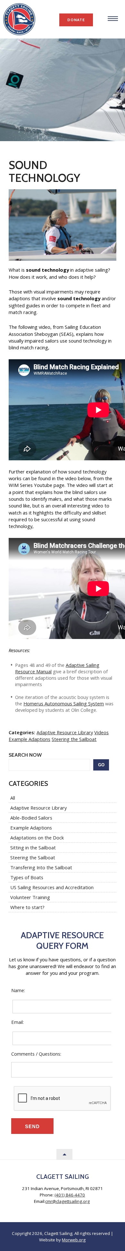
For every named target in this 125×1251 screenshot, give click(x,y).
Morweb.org (74, 1240)
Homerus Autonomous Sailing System (63, 703)
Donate (76, 19)
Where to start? (27, 907)
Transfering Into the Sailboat (41, 867)
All (12, 798)
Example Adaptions (29, 739)
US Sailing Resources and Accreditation (52, 887)
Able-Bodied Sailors (31, 817)
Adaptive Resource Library (65, 732)
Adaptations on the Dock (37, 837)
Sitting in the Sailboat (33, 847)
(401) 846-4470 (69, 1195)
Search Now (25, 755)
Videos (101, 732)
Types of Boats (26, 877)
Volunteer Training (30, 897)
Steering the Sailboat (74, 739)
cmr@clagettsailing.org (67, 1201)
